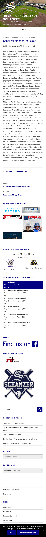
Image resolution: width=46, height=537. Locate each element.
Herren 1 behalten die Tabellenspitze (17, 443)
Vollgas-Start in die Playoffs (13, 423)
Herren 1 (10, 171)
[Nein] (43, 530)
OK (11, 532)
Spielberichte (21, 171)
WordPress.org (9, 520)
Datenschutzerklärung (11, 490)
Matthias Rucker (27, 38)
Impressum (7, 494)
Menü (24, 30)
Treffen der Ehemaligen (12, 435)
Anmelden (7, 507)
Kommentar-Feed (10, 516)
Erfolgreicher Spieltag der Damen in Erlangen (20, 439)
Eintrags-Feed (8, 512)
